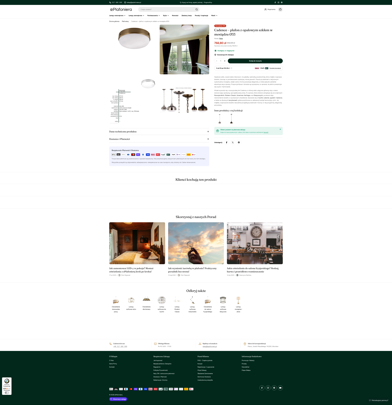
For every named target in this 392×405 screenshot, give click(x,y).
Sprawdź (266, 132)
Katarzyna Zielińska (245, 275)
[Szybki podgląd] (221, 119)
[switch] (7, 392)
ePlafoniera (118, 395)
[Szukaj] (196, 9)
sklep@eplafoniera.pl (210, 346)
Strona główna (114, 21)
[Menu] (10, 378)
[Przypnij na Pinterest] (238, 142)
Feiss (221, 38)
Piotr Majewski (125, 275)
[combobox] (168, 9)
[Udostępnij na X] (232, 142)
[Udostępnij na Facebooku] (226, 142)
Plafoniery (125, 21)
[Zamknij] (280, 129)
